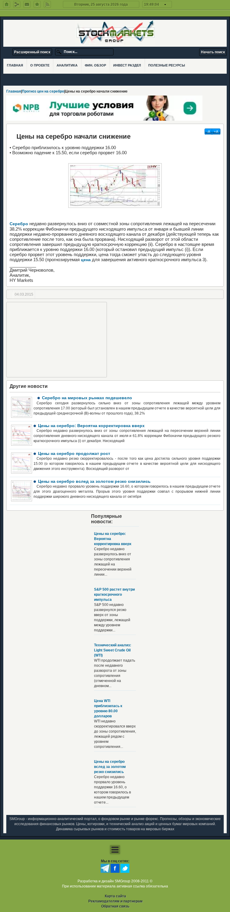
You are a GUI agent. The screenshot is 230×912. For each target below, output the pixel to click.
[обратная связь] (27, 4)
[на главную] (6, 4)
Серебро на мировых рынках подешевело (87, 397)
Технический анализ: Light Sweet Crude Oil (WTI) (112, 650)
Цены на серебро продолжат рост (74, 453)
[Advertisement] (57, 339)
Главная (13, 91)
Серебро (19, 223)
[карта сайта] (16, 4)
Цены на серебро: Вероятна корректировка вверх (91, 425)
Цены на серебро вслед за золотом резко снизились (94, 481)
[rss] (47, 4)
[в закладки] (37, 4)
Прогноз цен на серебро (43, 91)
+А (216, 132)
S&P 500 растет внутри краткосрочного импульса (114, 594)
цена (85, 259)
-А (208, 132)
